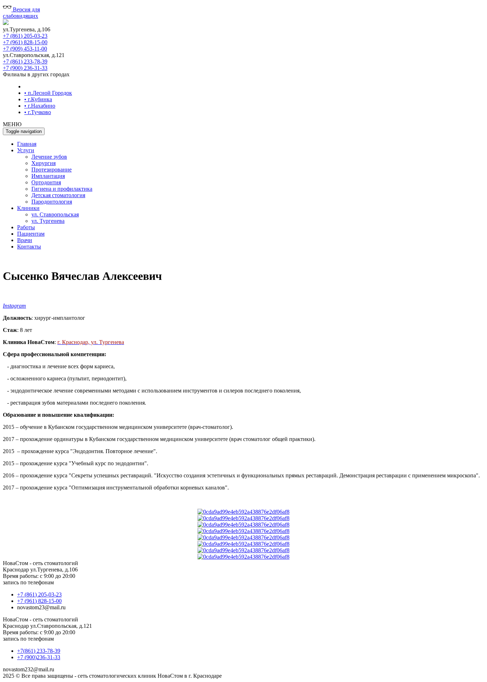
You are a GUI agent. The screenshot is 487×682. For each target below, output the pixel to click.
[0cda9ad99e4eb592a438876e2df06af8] (243, 512)
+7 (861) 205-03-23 (25, 36)
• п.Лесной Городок (48, 93)
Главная (26, 144)
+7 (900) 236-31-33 (25, 68)
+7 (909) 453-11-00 (25, 49)
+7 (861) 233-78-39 (25, 61)
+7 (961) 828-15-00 (25, 42)
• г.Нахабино (39, 106)
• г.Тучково (37, 112)
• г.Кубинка (38, 99)
